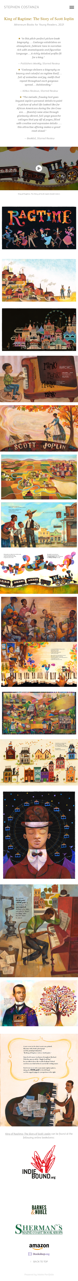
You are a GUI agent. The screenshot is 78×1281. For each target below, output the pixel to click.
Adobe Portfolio (45, 1274)
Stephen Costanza (21, 7)
